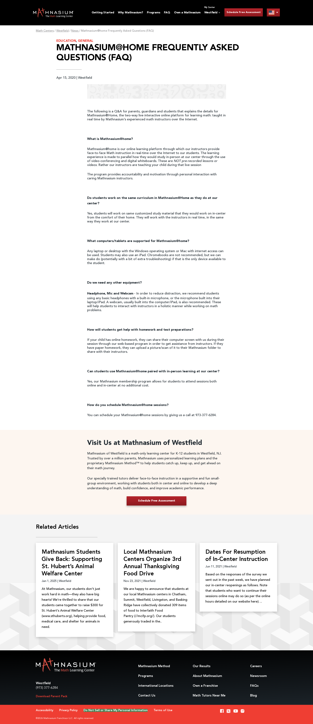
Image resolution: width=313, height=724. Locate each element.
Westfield (62, 31)
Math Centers (45, 31)
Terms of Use (163, 710)
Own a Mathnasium (187, 12)
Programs (153, 12)
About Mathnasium (207, 676)
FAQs (254, 685)
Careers (256, 666)
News (75, 31)
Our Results (201, 666)
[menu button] (273, 12)
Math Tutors (209, 695)
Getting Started (103, 12)
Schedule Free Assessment (244, 12)
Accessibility (44, 710)
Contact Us (146, 695)
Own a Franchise (205, 685)
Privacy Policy (68, 710)
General (85, 41)
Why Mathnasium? (130, 12)
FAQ (167, 12)
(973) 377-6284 (47, 687)
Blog (253, 695)
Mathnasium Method (154, 666)
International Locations (156, 685)
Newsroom (258, 676)
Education (66, 41)
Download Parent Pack (51, 696)
